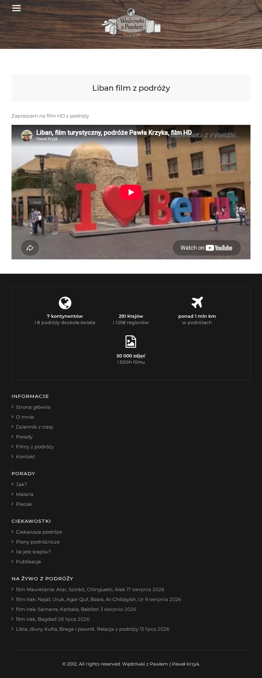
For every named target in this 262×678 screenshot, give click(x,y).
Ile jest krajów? (33, 552)
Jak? (21, 484)
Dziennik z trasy (34, 427)
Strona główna (33, 407)
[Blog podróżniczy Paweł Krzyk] (131, 35)
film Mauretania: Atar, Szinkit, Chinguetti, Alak (70, 589)
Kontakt (25, 456)
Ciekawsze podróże (39, 532)
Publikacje (28, 562)
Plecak (24, 504)
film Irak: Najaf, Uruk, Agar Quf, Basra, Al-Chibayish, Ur (80, 599)
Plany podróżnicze (38, 542)
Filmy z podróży (35, 447)
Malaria (25, 494)
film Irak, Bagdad (36, 619)
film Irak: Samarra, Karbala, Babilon (57, 609)
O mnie (25, 417)
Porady (24, 437)
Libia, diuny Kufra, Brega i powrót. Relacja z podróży (77, 629)
